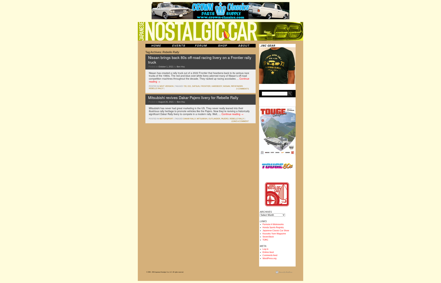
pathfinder (237, 86)
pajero (225, 119)
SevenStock (268, 237)
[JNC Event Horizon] (178, 45)
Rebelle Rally (156, 88)
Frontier (206, 86)
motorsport (166, 119)
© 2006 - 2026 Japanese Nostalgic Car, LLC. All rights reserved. (165, 272)
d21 (189, 86)
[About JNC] (244, 45)
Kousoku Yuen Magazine (274, 233)
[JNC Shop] (222, 45)
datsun (196, 86)
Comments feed (270, 255)
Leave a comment (240, 121)
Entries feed (268, 252)
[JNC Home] (156, 45)
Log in (265, 249)
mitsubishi (202, 119)
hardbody (217, 86)
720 (185, 86)
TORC (265, 240)
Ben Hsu (181, 67)
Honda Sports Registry (273, 227)
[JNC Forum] (201, 45)
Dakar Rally (189, 119)
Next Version (166, 86)
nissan (226, 86)
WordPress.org (269, 258)
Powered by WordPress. (286, 272)
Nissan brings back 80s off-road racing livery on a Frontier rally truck (199, 60)
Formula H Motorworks (273, 224)
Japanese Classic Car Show (276, 230)
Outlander (214, 119)
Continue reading (232, 114)
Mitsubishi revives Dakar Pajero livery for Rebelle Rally (193, 97)
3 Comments (242, 89)
